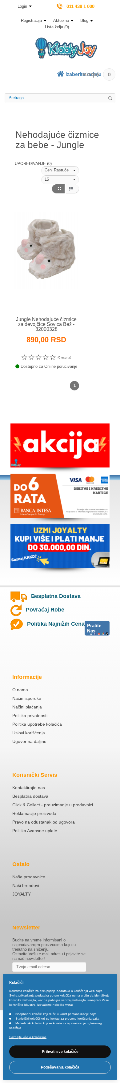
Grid (58, 189)
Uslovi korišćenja (28, 732)
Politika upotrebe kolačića (37, 724)
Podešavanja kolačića (60, 1067)
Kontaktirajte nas (28, 787)
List (72, 189)
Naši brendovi (25, 885)
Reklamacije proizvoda (34, 813)
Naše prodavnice (28, 876)
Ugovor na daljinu (29, 741)
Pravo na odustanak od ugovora (43, 822)
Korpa (97, 74)
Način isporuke (26, 698)
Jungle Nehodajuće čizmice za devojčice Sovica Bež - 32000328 (46, 324)
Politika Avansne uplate (34, 830)
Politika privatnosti (29, 715)
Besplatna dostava (30, 796)
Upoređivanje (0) (33, 163)
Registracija (31, 20)
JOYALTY (21, 894)
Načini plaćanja (27, 706)
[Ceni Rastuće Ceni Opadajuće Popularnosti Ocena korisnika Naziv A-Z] (60, 170)
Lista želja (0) (57, 27)
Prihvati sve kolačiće (60, 1051)
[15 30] (60, 179)
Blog (84, 20)
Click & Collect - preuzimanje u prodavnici (52, 804)
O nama (20, 689)
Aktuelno (61, 20)
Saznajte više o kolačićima (27, 1037)
